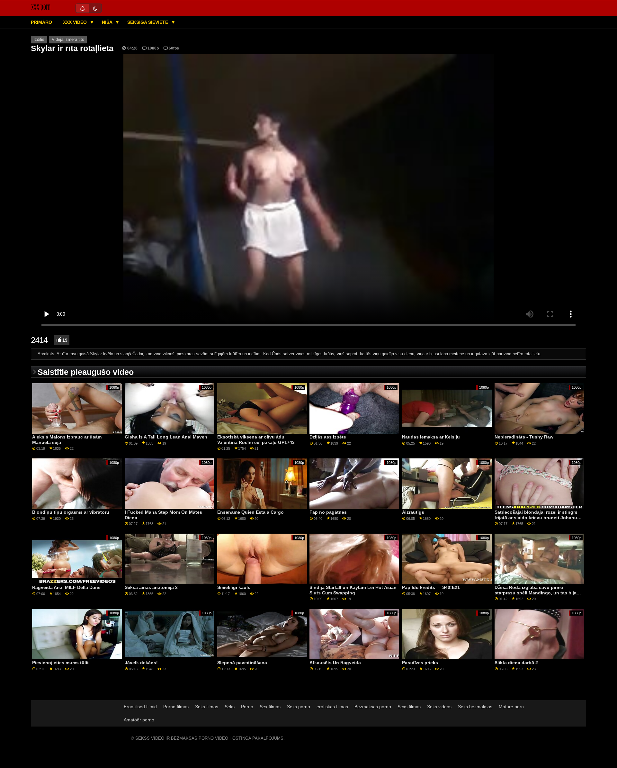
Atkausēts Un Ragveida (335, 662)
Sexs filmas (409, 706)
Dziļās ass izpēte (327, 436)
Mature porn (511, 706)
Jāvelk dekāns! (141, 662)
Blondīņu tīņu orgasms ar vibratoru (70, 512)
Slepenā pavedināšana (242, 662)
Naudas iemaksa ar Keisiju (431, 436)
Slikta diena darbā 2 (516, 662)
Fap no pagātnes (328, 512)
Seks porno (298, 706)
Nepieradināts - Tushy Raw (524, 436)
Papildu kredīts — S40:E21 (431, 587)
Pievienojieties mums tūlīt (60, 662)
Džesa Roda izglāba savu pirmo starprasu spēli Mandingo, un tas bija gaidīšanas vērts (536, 593)
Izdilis (38, 39)
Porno (247, 706)
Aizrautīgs (413, 512)
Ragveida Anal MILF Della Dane (66, 587)
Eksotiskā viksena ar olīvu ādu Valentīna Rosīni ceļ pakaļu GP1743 (256, 439)
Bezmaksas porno (372, 706)
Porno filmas (176, 706)
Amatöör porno (139, 719)
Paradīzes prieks (420, 662)
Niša (107, 22)
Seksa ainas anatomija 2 (151, 587)
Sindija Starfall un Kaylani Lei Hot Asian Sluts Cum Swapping (353, 590)
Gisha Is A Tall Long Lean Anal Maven (166, 436)
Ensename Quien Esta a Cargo (250, 512)
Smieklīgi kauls (233, 587)
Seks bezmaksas (475, 706)
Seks (230, 706)
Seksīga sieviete (148, 22)
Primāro (41, 22)
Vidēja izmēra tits (68, 39)
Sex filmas (270, 706)
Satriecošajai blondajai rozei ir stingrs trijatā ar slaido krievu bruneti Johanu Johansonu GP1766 (536, 517)
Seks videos (439, 706)
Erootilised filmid (140, 706)
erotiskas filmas (332, 706)
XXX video (75, 22)
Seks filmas (206, 706)
